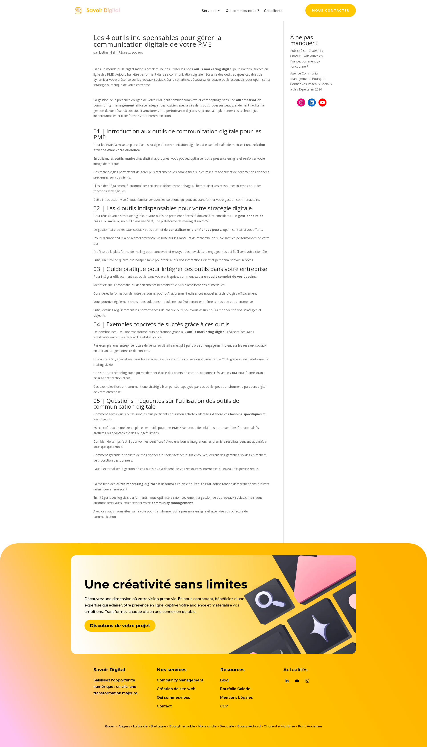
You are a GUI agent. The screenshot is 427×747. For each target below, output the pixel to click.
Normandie (207, 726)
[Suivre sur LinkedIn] (286, 680)
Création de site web (176, 689)
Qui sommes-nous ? (242, 10)
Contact (164, 706)
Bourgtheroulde (182, 726)
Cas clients (273, 10)
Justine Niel (107, 52)
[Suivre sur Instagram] (307, 680)
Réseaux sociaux (131, 52)
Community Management (180, 680)
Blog (224, 680)
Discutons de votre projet (120, 625)
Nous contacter (330, 10)
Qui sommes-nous (173, 697)
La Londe (140, 726)
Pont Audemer (310, 726)
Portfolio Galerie (235, 689)
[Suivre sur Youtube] (297, 680)
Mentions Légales (236, 697)
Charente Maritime (279, 726)
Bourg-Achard (249, 726)
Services (209, 10)
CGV (224, 706)
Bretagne (158, 726)
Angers (124, 726)
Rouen (110, 726)
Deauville (227, 726)
